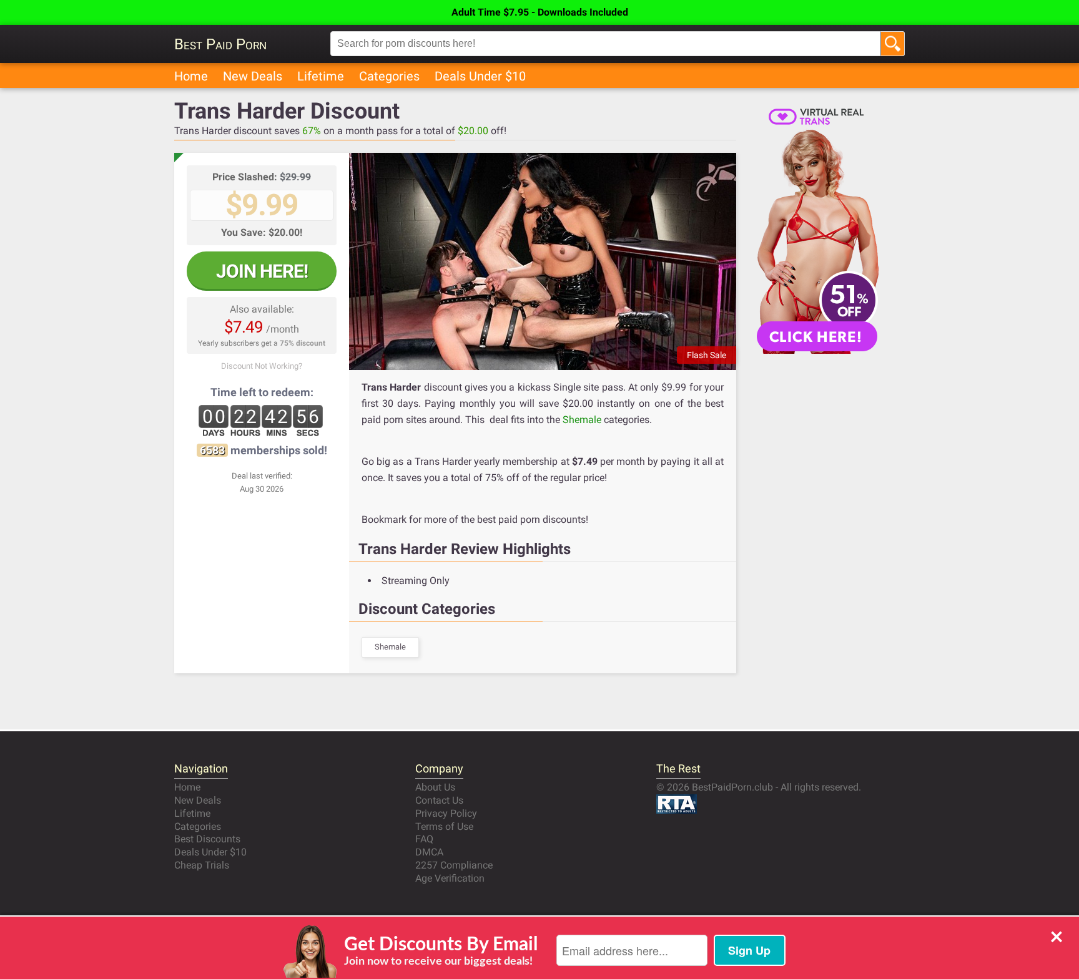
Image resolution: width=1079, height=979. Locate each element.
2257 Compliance (454, 865)
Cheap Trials (201, 865)
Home (191, 76)
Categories (389, 76)
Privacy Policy (446, 813)
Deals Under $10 (480, 76)
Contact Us (439, 800)
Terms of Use (444, 826)
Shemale (582, 420)
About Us (435, 787)
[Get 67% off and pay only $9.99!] (542, 261)
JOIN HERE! (262, 271)
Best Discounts (207, 839)
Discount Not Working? (261, 366)
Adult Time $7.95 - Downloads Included (539, 12)
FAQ (424, 839)
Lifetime (320, 76)
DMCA (429, 852)
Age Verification (450, 878)
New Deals (252, 76)
